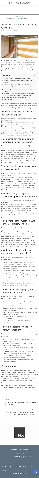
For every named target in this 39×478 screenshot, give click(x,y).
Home (16, 16)
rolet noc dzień (14, 385)
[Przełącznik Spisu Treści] (34, 75)
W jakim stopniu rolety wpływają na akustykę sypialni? (17, 84)
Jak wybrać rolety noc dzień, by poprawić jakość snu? (17, 97)
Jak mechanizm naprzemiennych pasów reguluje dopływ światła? (18, 81)
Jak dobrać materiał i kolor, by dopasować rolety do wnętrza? (19, 93)
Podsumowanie (8, 99)
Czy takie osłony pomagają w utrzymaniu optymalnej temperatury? (17, 87)
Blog (21, 16)
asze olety (19, 3)
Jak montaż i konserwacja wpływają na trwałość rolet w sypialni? (18, 90)
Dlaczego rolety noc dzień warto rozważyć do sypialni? (18, 78)
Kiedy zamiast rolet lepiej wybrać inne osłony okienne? (18, 95)
